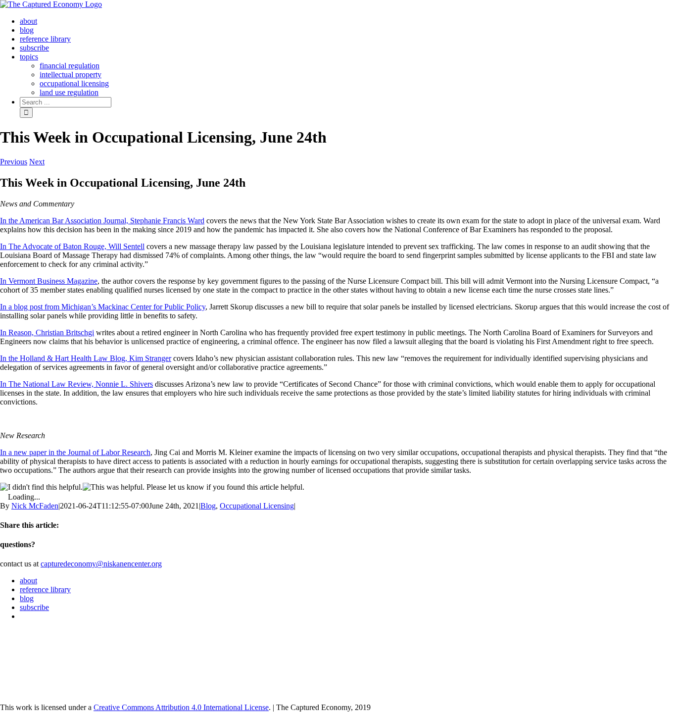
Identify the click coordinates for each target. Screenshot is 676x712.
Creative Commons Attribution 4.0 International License (181, 707)
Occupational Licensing (257, 506)
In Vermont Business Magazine (48, 281)
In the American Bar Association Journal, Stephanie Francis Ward (102, 220)
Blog (208, 506)
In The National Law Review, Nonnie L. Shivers (76, 384)
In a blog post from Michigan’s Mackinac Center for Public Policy (102, 307)
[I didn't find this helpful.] (41, 487)
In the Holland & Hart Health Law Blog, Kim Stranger (85, 358)
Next (37, 161)
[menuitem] (28, 21)
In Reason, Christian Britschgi (47, 332)
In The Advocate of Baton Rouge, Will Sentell (72, 246)
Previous (13, 161)
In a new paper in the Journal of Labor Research (75, 452)
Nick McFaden (34, 506)
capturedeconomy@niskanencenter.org (101, 563)
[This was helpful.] (114, 487)
